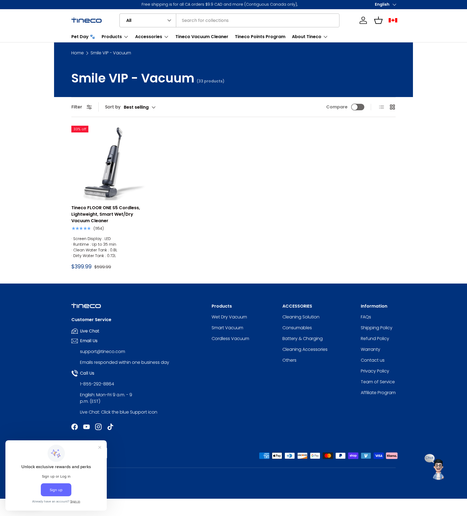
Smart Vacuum (227, 328)
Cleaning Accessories (305, 349)
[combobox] (229, 20)
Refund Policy (375, 338)
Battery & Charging (302, 338)
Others (289, 360)
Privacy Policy (375, 371)
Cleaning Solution (300, 317)
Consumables (297, 328)
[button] (378, 20)
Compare (337, 107)
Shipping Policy (376, 328)
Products (112, 37)
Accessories (148, 37)
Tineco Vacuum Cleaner (201, 37)
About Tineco (306, 37)
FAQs (366, 317)
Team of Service (378, 382)
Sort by (113, 107)
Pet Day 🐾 (83, 37)
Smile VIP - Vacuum (111, 53)
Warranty (370, 349)
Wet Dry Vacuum (229, 317)
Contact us (373, 360)
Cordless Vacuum (230, 338)
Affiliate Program (378, 393)
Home (77, 53)
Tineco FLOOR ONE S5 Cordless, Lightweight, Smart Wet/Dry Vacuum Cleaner (105, 214)
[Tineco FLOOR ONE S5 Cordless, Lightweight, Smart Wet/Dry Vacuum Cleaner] (108, 163)
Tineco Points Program (260, 37)
